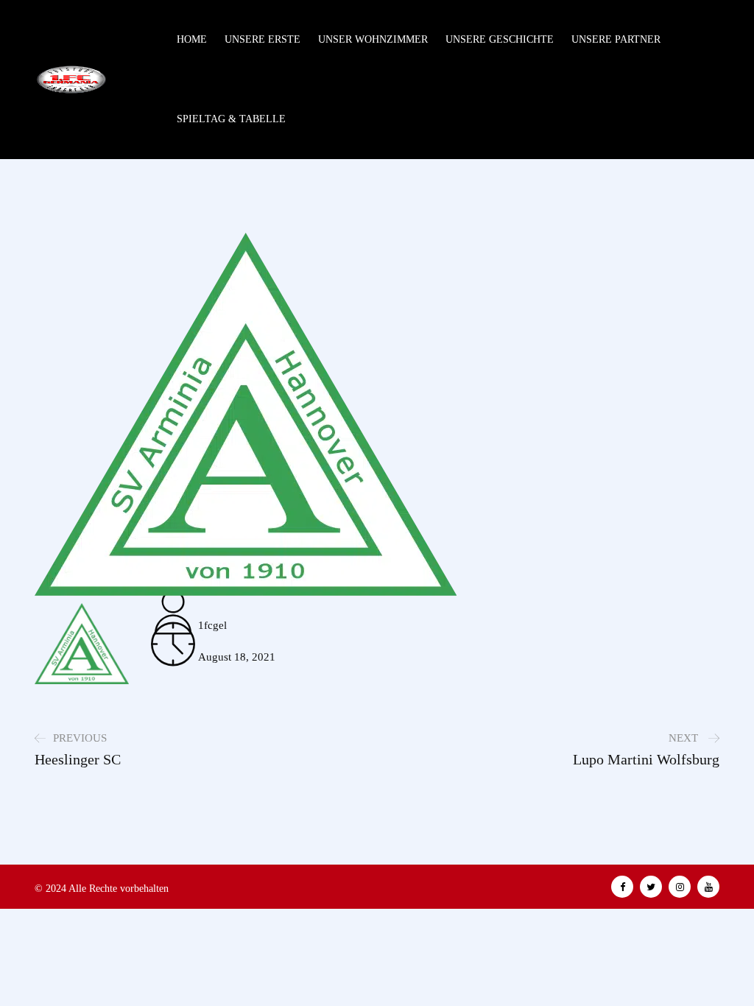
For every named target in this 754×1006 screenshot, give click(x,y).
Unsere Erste (262, 39)
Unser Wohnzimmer (373, 39)
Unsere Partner (615, 39)
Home (192, 39)
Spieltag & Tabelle (231, 118)
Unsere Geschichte (499, 39)
